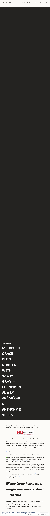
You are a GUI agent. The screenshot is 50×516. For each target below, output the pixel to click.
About (23, 2)
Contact (35, 2)
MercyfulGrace (6, 3)
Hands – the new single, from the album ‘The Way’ (25, 439)
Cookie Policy (25, 513)
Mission (41, 2)
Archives (29, 2)
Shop (47, 2)
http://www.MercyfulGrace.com (14, 506)
